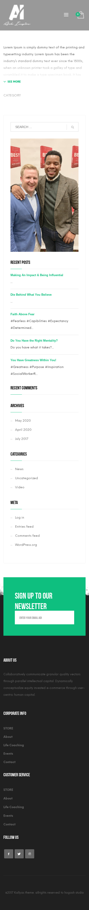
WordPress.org (26, 545)
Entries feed (24, 527)
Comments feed (27, 536)
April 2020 (23, 430)
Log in (19, 517)
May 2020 (23, 421)
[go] (73, 127)
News (19, 469)
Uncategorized (26, 478)
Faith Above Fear (22, 314)
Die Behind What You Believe (31, 294)
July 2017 (21, 439)
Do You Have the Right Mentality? (34, 340)
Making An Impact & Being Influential (36, 275)
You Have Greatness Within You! (33, 360)
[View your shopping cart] (80, 15)
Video (19, 487)
